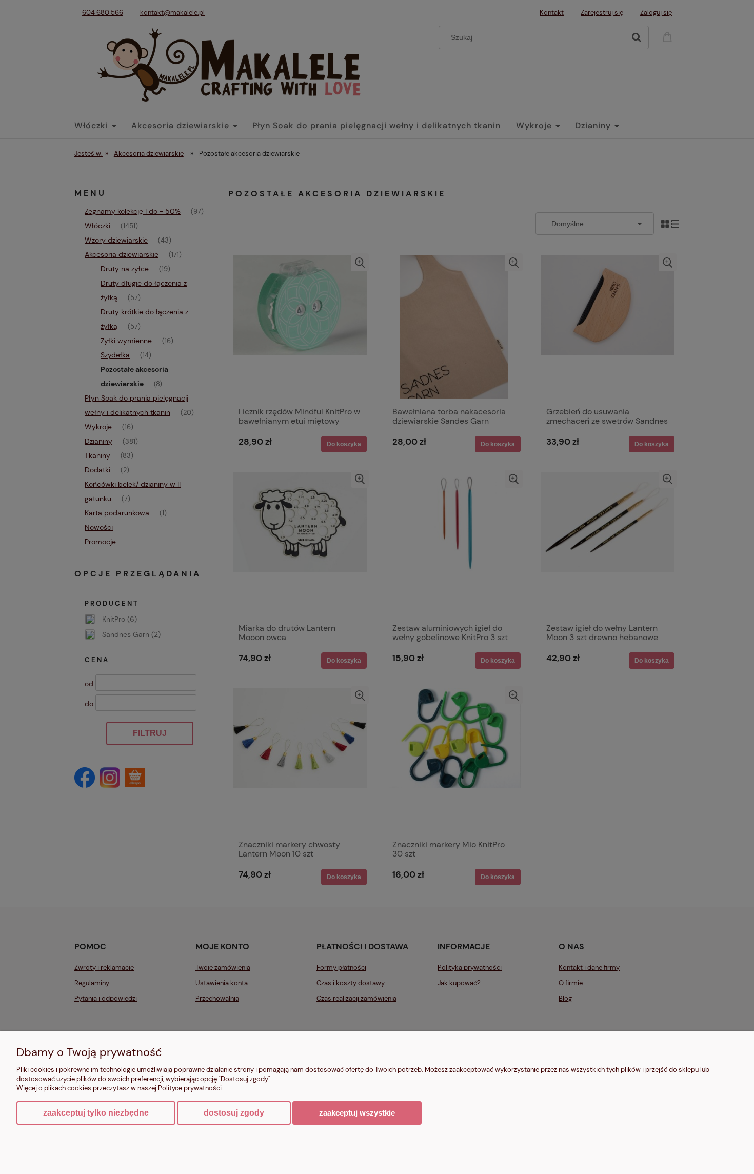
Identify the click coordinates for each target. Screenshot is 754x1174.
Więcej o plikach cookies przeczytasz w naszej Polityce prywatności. (119, 1088)
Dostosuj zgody (234, 1112)
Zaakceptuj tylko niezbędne (96, 1112)
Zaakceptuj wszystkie (357, 1112)
